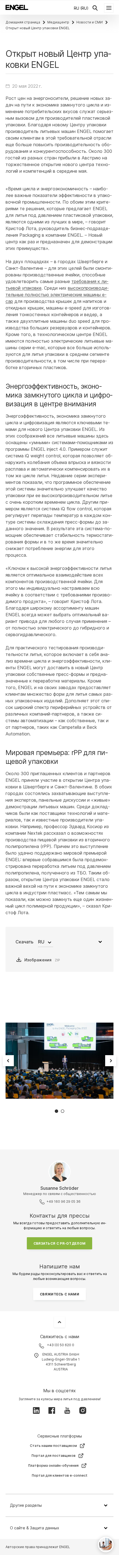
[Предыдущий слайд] (8, 1060)
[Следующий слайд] (110, 1060)
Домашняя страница (23, 22)
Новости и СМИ (89, 22)
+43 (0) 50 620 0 (60, 1345)
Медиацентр (58, 22)
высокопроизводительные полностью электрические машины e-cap (57, 294)
